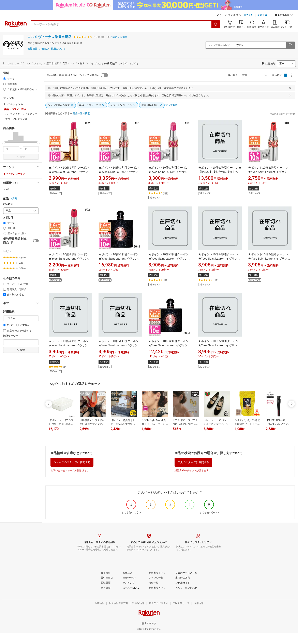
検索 (22, 156)
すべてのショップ (12, 63)
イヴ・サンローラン (14, 173)
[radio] (4, 78)
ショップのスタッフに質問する (72, 462)
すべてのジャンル (13, 104)
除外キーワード (11, 336)
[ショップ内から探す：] (290, 45)
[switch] (36, 240)
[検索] (216, 24)
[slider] (3, 142)
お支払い (44, 48)
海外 (14, 198)
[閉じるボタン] (290, 88)
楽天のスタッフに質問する (193, 462)
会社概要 (32, 48)
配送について (58, 48)
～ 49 (6, 189)
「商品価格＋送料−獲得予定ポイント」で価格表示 (71, 75)
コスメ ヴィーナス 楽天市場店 (49, 36)
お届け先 (8, 204)
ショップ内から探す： (220, 45)
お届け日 (8, 217)
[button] (283, 15)
